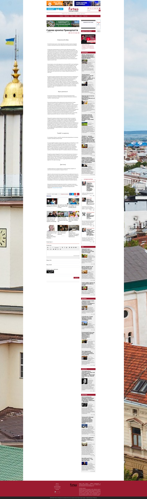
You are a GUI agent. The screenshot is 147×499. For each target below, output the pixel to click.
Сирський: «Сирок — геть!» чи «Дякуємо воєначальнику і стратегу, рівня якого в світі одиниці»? (91, 232)
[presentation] (48, 247)
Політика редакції (57, 486)
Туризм (78, 13)
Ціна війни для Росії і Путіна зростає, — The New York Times (87, 459)
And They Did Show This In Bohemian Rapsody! (62, 233)
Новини (61, 16)
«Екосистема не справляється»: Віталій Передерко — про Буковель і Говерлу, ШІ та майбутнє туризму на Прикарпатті (88, 77)
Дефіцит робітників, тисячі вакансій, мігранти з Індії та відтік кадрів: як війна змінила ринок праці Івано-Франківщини (88, 160)
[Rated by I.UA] (57, 492)
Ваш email (49, 264)
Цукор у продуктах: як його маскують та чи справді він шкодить (87, 267)
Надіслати (76, 277)
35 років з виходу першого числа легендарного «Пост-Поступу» (90, 216)
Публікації (67, 16)
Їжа (66, 13)
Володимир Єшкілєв (91, 181)
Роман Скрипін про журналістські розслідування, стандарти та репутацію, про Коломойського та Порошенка (88, 46)
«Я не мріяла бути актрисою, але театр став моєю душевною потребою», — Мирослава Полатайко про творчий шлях (88, 374)
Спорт (80, 16)
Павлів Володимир (90, 212)
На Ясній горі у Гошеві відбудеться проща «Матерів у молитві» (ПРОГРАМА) (87, 318)
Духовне (83, 13)
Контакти (57, 484)
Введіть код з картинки (52, 269)
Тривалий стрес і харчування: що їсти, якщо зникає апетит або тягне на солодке (88, 250)
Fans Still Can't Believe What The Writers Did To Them (63, 206)
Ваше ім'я (49, 260)
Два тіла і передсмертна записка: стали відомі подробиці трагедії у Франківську (74, 234)
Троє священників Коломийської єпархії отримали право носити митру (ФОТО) (88, 352)
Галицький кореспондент (57, 187)
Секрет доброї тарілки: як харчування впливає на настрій (88, 284)
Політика (85, 16)
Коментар (49, 245)
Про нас (57, 483)
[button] (48, 247)
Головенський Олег (90, 228)
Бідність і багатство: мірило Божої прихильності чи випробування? (90, 201)
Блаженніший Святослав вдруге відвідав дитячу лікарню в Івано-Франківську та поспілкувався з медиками (88, 335)
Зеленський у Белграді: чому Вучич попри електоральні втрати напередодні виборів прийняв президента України (88, 420)
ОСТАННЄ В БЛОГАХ (88, 179)
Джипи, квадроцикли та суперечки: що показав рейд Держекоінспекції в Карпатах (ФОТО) (88, 56)
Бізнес (76, 16)
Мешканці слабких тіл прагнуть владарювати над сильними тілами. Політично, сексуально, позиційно (90, 186)
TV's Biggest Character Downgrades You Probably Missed (74, 206)
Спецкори (57, 489)
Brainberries (62, 209)
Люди (63, 13)
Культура (73, 13)
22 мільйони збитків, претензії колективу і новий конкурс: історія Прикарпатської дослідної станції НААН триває (88, 117)
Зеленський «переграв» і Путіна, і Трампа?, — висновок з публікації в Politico (88, 439)
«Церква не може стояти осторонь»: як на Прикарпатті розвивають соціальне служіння (88, 302)
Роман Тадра (89, 198)
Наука (69, 13)
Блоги (72, 16)
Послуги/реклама (57, 487)
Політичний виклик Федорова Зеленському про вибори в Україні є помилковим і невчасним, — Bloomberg (88, 399)
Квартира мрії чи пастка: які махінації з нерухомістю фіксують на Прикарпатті (88, 97)
